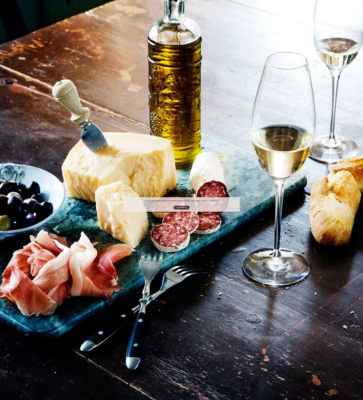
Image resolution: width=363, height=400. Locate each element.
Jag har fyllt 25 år (182, 207)
